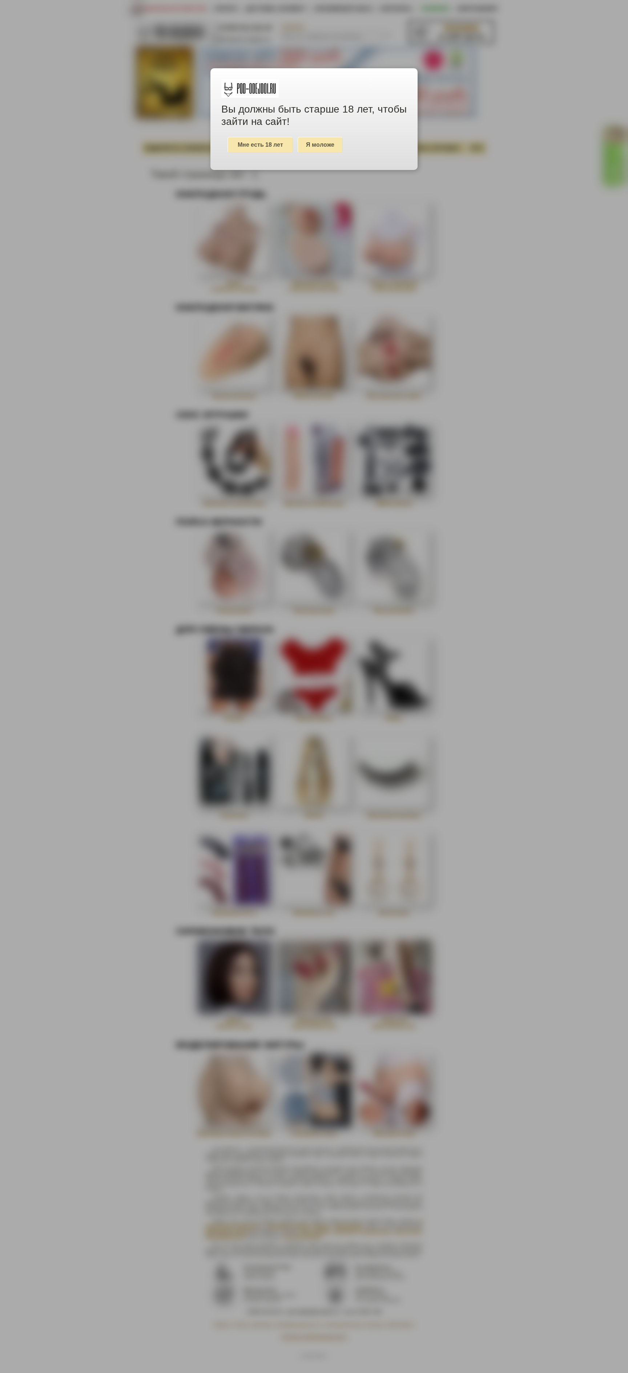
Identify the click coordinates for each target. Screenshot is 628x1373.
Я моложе (320, 145)
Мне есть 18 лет (260, 145)
